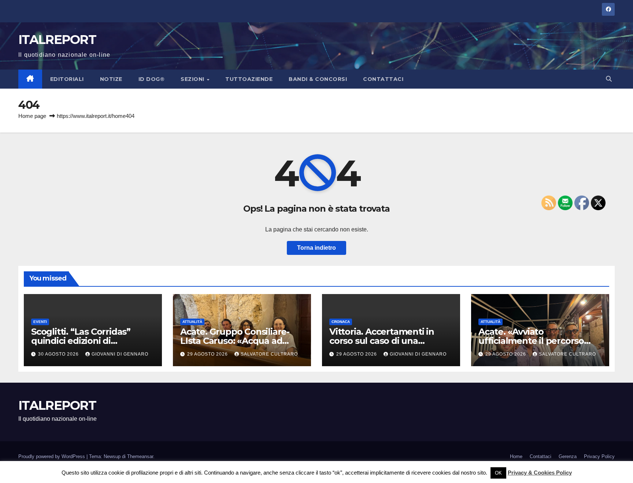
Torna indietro (316, 248)
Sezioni (193, 79)
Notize (111, 79)
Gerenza (568, 456)
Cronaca (341, 322)
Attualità (192, 322)
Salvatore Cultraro (269, 354)
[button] (609, 79)
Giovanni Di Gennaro (120, 354)
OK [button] (498, 473)
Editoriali (67, 79)
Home (516, 456)
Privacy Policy (599, 456)
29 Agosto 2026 (208, 354)
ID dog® (151, 79)
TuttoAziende (249, 79)
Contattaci (383, 79)
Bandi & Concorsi (318, 79)
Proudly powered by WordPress (52, 456)
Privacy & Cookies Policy (540, 472)
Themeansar (140, 456)
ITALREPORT (57, 39)
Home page (32, 116)
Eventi (40, 322)
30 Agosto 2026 (59, 354)
